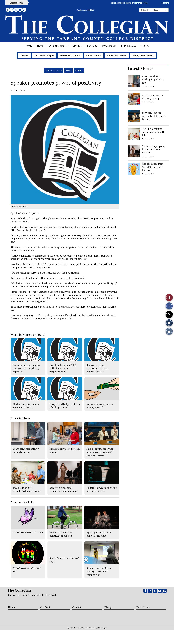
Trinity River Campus (143, 55)
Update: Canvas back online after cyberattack (101, 489)
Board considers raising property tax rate (120, 2)
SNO (98, 628)
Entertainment (58, 45)
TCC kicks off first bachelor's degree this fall (27, 489)
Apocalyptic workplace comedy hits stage (99, 534)
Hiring (145, 45)
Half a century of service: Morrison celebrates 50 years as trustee (154, 114)
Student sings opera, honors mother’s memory (153, 149)
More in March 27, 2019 (27, 334)
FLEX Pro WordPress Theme (84, 628)
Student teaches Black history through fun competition (98, 571)
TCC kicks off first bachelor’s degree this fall (154, 132)
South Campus (93, 55)
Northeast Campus (44, 55)
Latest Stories (140, 68)
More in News (20, 418)
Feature (92, 45)
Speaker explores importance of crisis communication (97, 368)
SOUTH (79, 70)
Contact (76, 607)
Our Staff (45, 607)
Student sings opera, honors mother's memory (63, 489)
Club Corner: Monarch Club (28, 532)
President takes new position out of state (60, 534)
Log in (104, 628)
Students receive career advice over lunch (26, 405)
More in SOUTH (22, 502)
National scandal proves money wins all (99, 405)
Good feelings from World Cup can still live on (152, 167)
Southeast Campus (116, 55)
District (24, 55)
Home (28, 45)
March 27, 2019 (53, 70)
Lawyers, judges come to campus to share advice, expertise (26, 368)
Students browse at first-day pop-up (152, 97)
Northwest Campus (70, 55)
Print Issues (128, 45)
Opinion (77, 45)
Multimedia (109, 45)
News (40, 45)
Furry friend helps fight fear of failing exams (64, 405)
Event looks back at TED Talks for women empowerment (62, 368)
